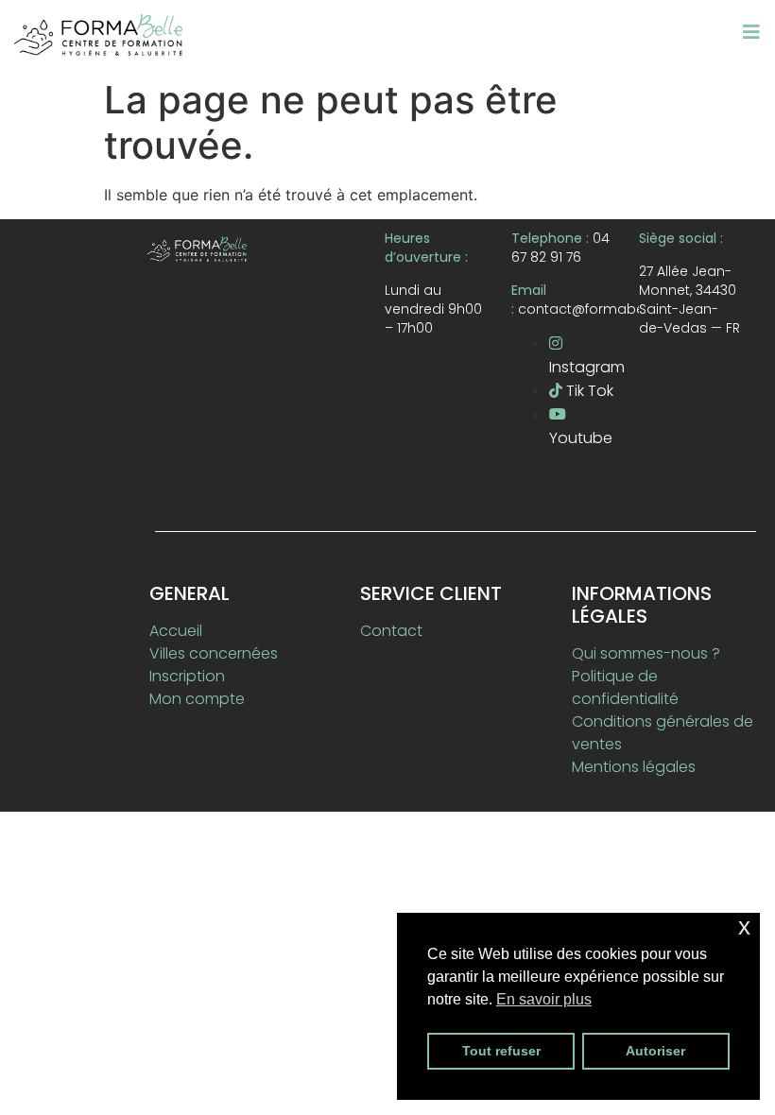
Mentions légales (634, 767)
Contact (391, 631)
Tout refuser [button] (501, 1050)
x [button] (744, 926)
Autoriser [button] (655, 1050)
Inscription (187, 676)
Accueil (175, 631)
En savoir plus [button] (544, 999)
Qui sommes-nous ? (646, 653)
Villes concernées (213, 653)
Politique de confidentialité (625, 687)
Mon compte (197, 699)
